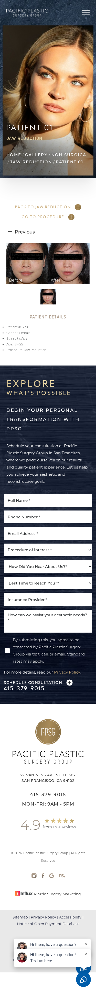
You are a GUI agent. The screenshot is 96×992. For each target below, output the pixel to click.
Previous (24, 232)
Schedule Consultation (33, 682)
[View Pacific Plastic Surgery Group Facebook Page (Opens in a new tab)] (43, 877)
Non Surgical (70, 154)
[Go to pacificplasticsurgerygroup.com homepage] (27, 13)
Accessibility (70, 917)
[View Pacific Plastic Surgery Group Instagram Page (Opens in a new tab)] (34, 877)
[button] (86, 12)
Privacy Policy (67, 672)
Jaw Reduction (31, 161)
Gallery (36, 154)
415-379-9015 (24, 689)
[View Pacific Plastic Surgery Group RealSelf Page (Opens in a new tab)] (62, 877)
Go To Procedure (43, 217)
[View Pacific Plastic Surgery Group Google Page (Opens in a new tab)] (51, 877)
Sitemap (20, 917)
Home (13, 154)
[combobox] (48, 550)
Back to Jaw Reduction (43, 207)
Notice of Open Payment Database (48, 923)
